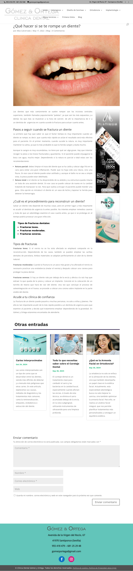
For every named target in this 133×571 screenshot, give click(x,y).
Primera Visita (68, 17)
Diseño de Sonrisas (75, 10)
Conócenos (56, 10)
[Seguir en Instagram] (71, 559)
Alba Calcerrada (24, 30)
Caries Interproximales (29, 360)
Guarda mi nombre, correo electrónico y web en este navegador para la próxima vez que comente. (59, 495)
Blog (80, 17)
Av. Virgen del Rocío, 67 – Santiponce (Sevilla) (106, 2)
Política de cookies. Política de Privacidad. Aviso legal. (95, 568)
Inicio (45, 10)
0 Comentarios (58, 30)
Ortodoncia (95, 10)
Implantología (112, 10)
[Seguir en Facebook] (62, 559)
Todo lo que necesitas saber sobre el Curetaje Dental (66, 363)
